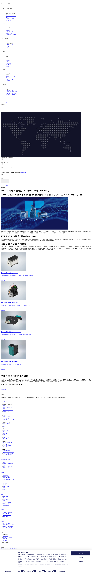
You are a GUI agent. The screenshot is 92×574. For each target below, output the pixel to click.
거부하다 (81, 561)
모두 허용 (81, 553)
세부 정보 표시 (62, 571)
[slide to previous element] (46, 371)
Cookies (5, 540)
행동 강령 (5, 538)
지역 (2, 159)
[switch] (34, 571)
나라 (2, 164)
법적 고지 (5, 536)
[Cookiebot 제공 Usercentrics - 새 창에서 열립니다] (9, 571)
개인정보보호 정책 (7, 537)
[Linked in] (4, 532)
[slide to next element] (46, 373)
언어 (2, 174)
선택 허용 (81, 557)
